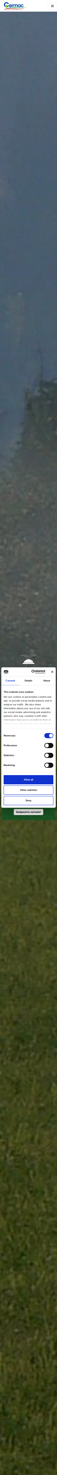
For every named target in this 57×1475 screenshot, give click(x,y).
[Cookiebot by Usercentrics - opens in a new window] (33, 672)
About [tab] (46, 680)
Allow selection (28, 790)
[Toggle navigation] (52, 6)
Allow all (28, 779)
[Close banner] (52, 672)
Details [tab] (28, 680)
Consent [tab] (10, 680)
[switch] (48, 745)
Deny (28, 800)
